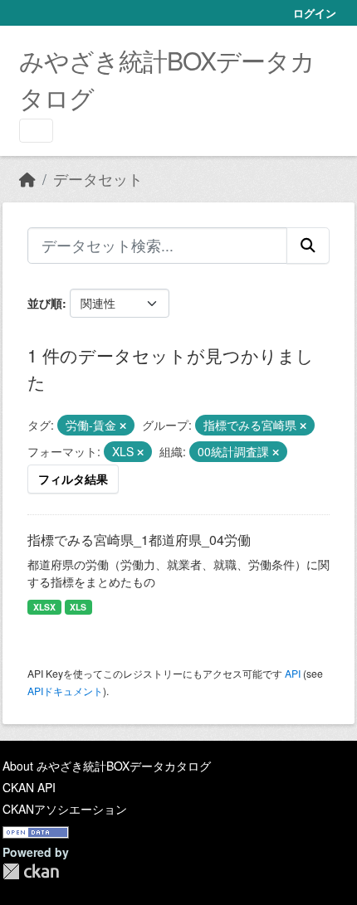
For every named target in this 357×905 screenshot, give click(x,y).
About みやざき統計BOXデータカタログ (106, 765)
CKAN (30, 871)
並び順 (44, 302)
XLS (78, 607)
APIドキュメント (65, 691)
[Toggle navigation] (36, 131)
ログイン (314, 13)
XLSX (44, 607)
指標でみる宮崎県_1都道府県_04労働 (139, 539)
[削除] (123, 425)
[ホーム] (27, 178)
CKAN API (29, 787)
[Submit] (308, 245)
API (293, 673)
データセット (98, 178)
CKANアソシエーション (64, 808)
